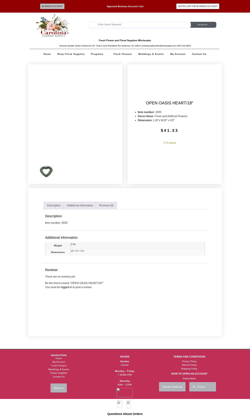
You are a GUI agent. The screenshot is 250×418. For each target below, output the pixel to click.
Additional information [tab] (80, 205)
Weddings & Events (151, 54)
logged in (66, 287)
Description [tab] (54, 205)
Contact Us (199, 54)
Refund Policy (189, 365)
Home (47, 54)
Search (203, 25)
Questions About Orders (125, 414)
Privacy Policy (189, 361)
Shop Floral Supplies (71, 54)
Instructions (189, 378)
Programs (97, 54)
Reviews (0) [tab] (106, 205)
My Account (178, 54)
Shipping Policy (189, 368)
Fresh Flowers (122, 54)
